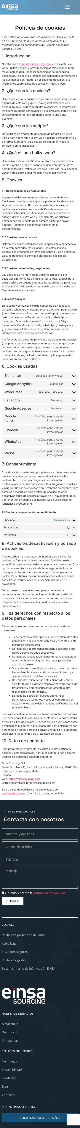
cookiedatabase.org (14, 793)
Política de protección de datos (23, 935)
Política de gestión (15, 960)
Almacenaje (10, 1024)
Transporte (10, 1041)
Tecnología (9, 1061)
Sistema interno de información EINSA (28, 969)
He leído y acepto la (35, 893)
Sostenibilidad (12, 1070)
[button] (67, 7)
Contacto (8, 1095)
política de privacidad (49, 893)
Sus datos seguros (15, 952)
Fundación (9, 1078)
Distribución (10, 1032)
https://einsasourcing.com (35, 64)
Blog (5, 1086)
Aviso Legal (9, 943)
